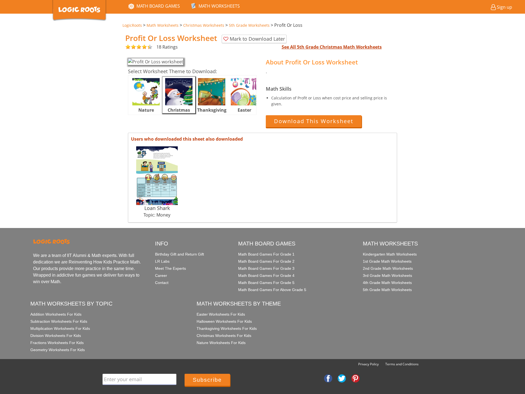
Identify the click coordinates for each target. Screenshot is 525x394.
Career (161, 275)
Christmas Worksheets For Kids (224, 335)
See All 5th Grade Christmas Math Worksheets (332, 47)
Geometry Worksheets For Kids (57, 350)
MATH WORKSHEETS (219, 6)
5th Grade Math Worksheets (387, 290)
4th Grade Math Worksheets (387, 282)
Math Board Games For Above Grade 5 (272, 290)
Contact (161, 282)
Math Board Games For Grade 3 (266, 268)
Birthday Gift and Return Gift (179, 254)
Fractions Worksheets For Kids (57, 342)
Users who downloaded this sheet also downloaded (187, 139)
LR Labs (162, 261)
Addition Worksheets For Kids (55, 314)
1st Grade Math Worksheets (387, 261)
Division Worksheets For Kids (55, 335)
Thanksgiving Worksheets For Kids (227, 328)
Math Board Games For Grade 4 (266, 275)
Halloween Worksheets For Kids (224, 321)
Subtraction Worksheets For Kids (58, 321)
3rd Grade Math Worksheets (387, 275)
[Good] (130, 47)
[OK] (128, 47)
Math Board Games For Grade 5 (266, 282)
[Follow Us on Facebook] (328, 378)
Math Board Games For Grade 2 (266, 261)
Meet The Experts (170, 268)
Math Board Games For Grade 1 (266, 254)
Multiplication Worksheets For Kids (60, 328)
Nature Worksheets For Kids (221, 342)
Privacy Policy (368, 364)
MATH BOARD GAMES (158, 6)
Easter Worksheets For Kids (221, 314)
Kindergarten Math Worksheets (390, 254)
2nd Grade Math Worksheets (388, 268)
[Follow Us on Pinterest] (355, 378)
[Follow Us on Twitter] (342, 378)
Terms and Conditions (402, 364)
